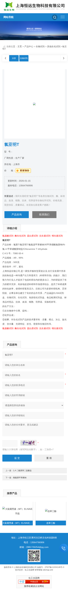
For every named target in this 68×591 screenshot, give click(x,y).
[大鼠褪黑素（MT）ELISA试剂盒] (17, 511)
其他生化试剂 (53, 46)
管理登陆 (38, 570)
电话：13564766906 (34, 542)
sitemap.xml (48, 570)
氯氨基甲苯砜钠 (19, 478)
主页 (19, 46)
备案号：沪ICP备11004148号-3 (50, 567)
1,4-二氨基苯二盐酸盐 (22, 470)
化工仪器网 (29, 570)
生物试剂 (40, 46)
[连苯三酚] (51, 511)
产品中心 (28, 46)
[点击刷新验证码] (28, 442)
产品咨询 (17, 214)
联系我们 (44, 214)
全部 (14, 58)
